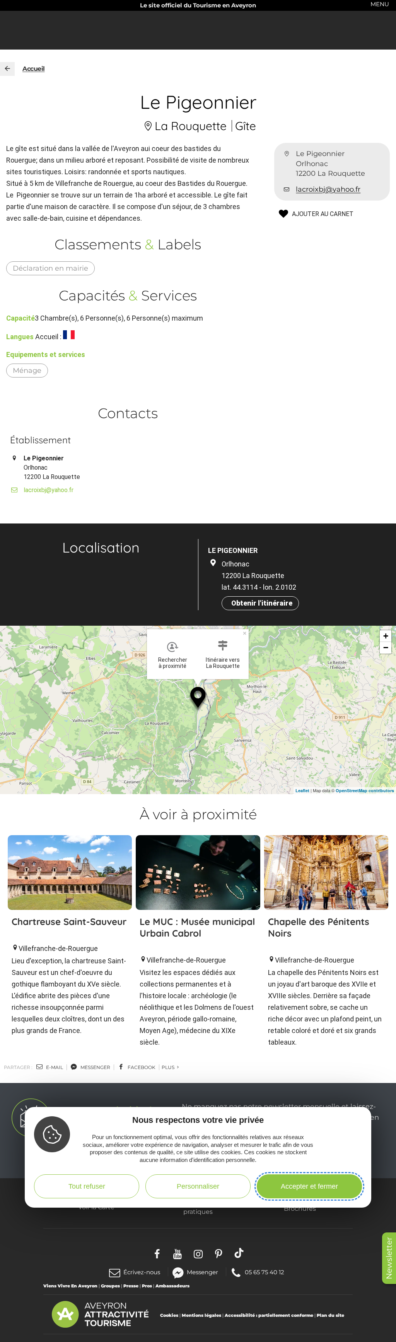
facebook (140, 1067)
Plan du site (330, 1315)
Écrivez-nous (141, 1272)
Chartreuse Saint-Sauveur (69, 921)
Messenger (202, 1271)
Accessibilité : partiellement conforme (269, 1315)
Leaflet (302, 790)
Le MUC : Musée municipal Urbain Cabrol (197, 927)
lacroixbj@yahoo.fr (328, 189)
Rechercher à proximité (172, 663)
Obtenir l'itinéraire (261, 603)
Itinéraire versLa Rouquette (223, 663)
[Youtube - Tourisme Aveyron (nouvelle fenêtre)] (177, 1253)
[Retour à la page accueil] (7, 69)
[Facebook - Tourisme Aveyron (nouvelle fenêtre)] (157, 1253)
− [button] (385, 647)
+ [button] (385, 636)
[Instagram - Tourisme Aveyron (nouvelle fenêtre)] (198, 1253)
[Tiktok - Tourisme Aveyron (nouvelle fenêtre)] (239, 1253)
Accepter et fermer (309, 1186)
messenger (94, 1067)
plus (169, 1067)
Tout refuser (86, 1186)
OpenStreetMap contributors (365, 790)
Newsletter (389, 1258)
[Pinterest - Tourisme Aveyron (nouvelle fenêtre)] (218, 1253)
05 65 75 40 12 (264, 1271)
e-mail (54, 1067)
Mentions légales (201, 1315)
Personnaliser (198, 1186)
